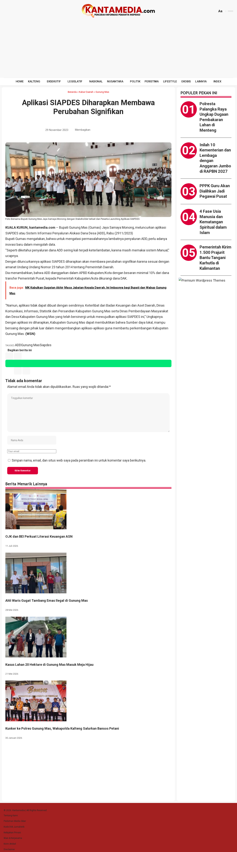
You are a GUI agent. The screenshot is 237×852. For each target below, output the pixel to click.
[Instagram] (20, 11)
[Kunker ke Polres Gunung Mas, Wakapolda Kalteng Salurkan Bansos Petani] (35, 701)
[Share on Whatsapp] (105, 130)
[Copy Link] (123, 130)
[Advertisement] (118, 50)
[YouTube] (16, 11)
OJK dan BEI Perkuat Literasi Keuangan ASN (39, 536)
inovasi (10, 244)
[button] (214, 11)
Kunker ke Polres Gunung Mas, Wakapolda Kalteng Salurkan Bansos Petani (62, 728)
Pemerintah (93, 267)
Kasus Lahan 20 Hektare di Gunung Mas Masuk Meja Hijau (49, 664)
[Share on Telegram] (111, 130)
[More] (128, 130)
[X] (11, 11)
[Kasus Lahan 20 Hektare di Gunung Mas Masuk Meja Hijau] (35, 637)
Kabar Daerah (86, 92)
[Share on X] (100, 130)
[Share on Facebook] (94, 130)
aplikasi (22, 322)
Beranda (72, 92)
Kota (108, 273)
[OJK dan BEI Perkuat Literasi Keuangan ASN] (35, 509)
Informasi (31, 311)
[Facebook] (7, 11)
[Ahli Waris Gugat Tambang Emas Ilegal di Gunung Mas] (35, 573)
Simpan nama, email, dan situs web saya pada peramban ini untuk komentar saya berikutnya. (79, 460)
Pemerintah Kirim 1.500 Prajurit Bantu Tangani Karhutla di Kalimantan (215, 257)
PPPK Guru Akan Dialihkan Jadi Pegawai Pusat (215, 191)
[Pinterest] (24, 11)
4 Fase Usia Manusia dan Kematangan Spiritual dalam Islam (213, 222)
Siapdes (45, 345)
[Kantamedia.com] (118, 11)
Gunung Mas (102, 92)
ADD (60, 250)
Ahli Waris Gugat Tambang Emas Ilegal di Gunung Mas (46, 600)
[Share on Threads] (117, 130)
